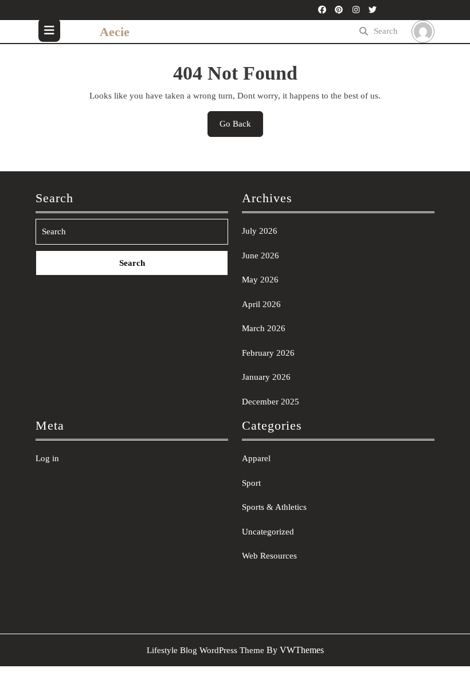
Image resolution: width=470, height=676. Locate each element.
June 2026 (260, 255)
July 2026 (259, 230)
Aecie (115, 32)
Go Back (241, 128)
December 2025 (270, 401)
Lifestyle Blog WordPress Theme (205, 650)
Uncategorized (268, 531)
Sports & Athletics (274, 507)
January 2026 (266, 377)
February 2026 (268, 352)
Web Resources (269, 555)
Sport (251, 483)
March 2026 (263, 328)
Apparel (256, 458)
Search (386, 31)
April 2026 (261, 304)
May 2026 (260, 279)
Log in (47, 458)
